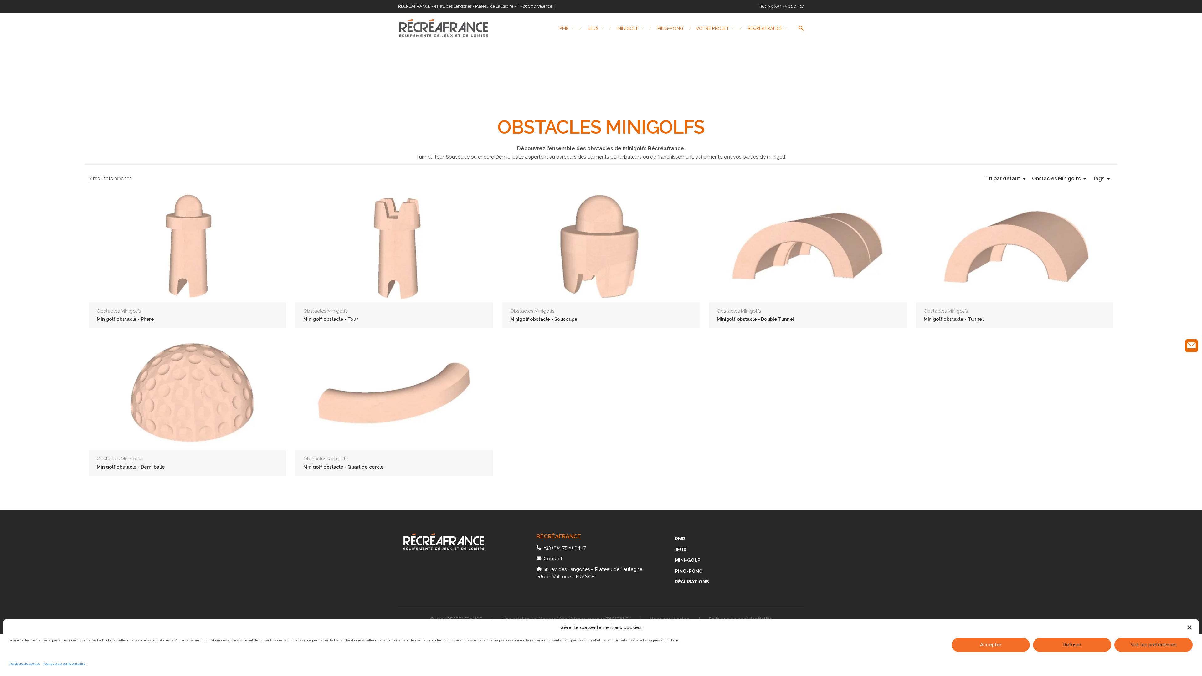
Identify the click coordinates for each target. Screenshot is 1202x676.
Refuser (1072, 645)
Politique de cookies (24, 663)
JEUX (680, 549)
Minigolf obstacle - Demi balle (131, 466)
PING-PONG (689, 571)
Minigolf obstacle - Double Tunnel (755, 319)
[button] (1189, 627)
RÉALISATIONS (692, 582)
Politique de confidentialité (64, 663)
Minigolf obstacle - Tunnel (954, 319)
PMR (680, 539)
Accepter (990, 645)
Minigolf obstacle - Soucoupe (544, 319)
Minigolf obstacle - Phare (125, 319)
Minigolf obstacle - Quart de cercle (343, 466)
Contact (553, 558)
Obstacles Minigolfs (119, 311)
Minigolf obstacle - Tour (330, 319)
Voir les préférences (1154, 645)
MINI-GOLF (687, 560)
